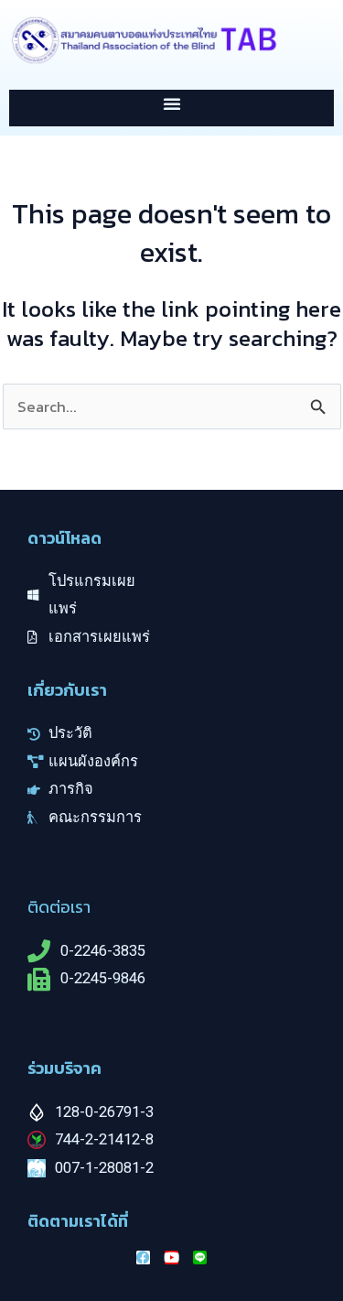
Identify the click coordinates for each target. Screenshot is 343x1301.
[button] (172, 103)
